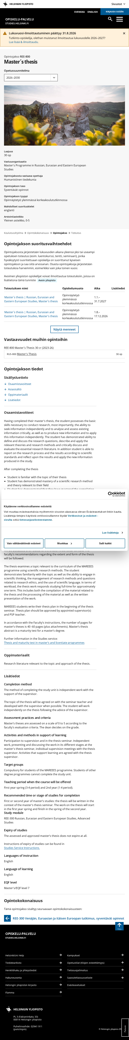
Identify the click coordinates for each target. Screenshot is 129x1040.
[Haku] (110, 19)
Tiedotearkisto (13, 962)
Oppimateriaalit (18, 394)
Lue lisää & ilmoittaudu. (24, 42)
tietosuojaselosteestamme (35, 519)
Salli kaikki (105, 543)
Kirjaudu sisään (115, 11)
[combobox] (31, 77)
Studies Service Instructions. (22, 848)
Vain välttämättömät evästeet (23, 543)
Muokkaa (62, 543)
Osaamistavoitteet (19, 384)
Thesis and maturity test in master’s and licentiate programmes (44, 643)
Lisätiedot (14, 400)
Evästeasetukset (76, 985)
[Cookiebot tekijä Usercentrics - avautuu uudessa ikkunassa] (110, 494)
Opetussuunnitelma (16, 70)
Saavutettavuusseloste (79, 977)
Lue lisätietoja (110, 532)
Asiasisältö (15, 389)
